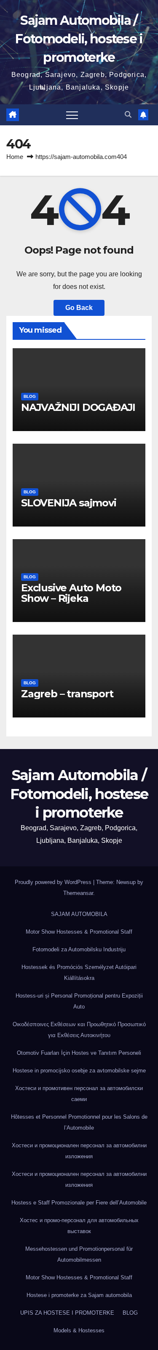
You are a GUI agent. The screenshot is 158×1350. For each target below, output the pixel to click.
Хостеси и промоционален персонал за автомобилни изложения (79, 1150)
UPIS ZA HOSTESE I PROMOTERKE (67, 1313)
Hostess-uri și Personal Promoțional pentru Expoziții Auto (79, 1001)
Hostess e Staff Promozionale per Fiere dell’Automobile (79, 1202)
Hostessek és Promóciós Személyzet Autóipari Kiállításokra (79, 972)
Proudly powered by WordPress (54, 882)
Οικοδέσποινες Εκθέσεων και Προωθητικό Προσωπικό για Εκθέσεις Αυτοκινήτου (79, 1029)
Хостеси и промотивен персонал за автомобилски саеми (79, 1093)
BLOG (30, 396)
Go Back (79, 307)
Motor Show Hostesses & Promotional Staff (79, 932)
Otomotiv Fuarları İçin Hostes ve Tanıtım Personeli (79, 1053)
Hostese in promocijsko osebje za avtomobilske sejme (79, 1070)
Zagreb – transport (67, 694)
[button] (128, 114)
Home (14, 156)
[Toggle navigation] (72, 115)
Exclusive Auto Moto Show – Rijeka (71, 593)
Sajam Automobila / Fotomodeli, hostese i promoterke (78, 39)
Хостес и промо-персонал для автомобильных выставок (79, 1225)
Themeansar (78, 893)
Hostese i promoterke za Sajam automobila (79, 1295)
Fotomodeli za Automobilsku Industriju (79, 949)
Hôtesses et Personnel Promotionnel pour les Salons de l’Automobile (79, 1122)
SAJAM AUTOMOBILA (79, 914)
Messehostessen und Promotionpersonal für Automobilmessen (79, 1254)
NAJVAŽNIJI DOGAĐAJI (78, 407)
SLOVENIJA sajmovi (68, 503)
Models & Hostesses (79, 1330)
